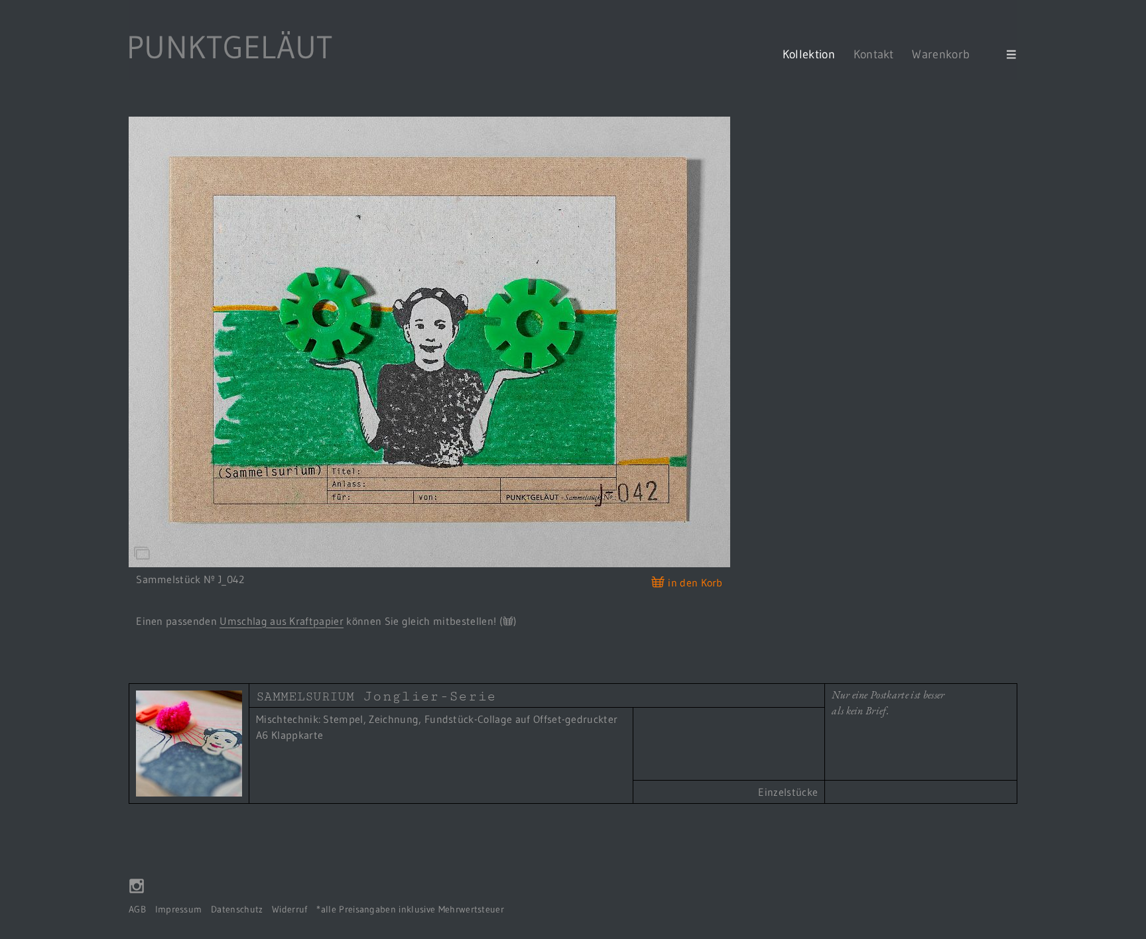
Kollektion (809, 54)
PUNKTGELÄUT (230, 47)
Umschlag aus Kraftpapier (282, 621)
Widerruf (290, 909)
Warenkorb (948, 54)
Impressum (178, 909)
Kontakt (874, 54)
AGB (137, 909)
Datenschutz (237, 909)
